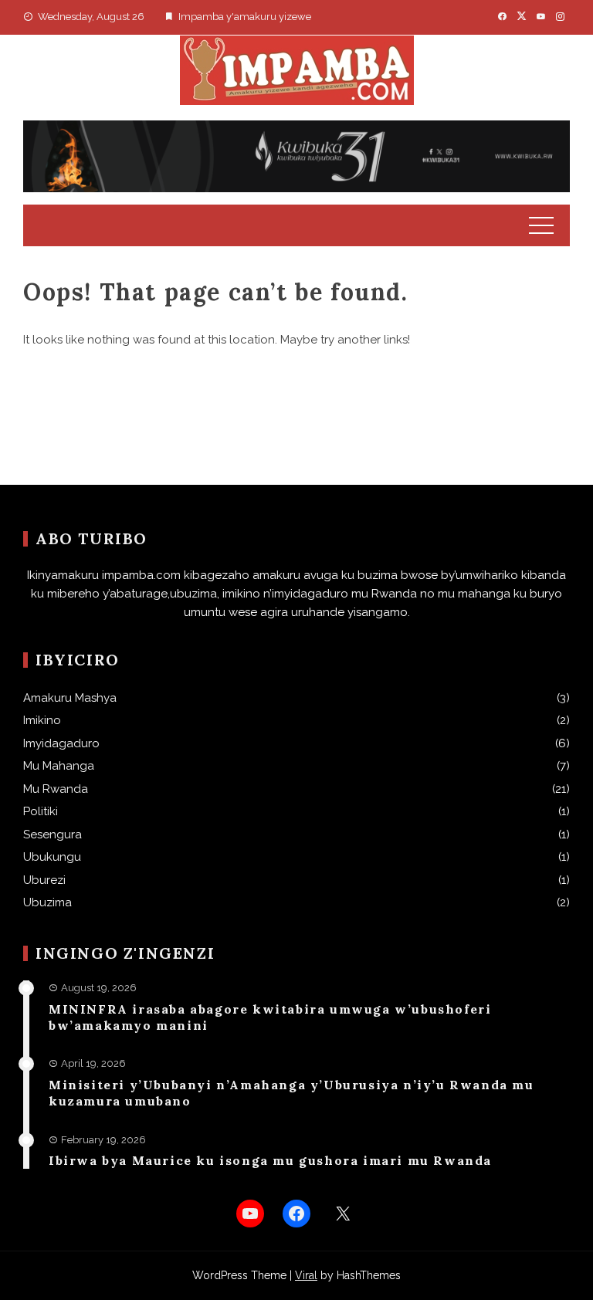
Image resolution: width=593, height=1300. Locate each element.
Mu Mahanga (58, 766)
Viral (306, 1275)
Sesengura (52, 834)
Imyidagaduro (61, 743)
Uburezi (44, 880)
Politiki (40, 811)
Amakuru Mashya (70, 698)
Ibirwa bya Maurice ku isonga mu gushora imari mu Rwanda (270, 1160)
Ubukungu (52, 857)
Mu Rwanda (55, 789)
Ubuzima (47, 902)
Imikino (42, 720)
